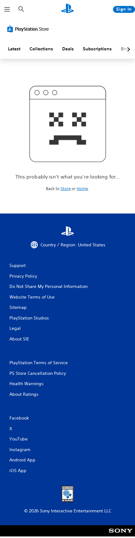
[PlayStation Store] (29, 29)
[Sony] (120, 535)
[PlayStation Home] (67, 9)
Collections (41, 49)
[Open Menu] (7, 9)
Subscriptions (97, 49)
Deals (68, 49)
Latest (14, 49)
